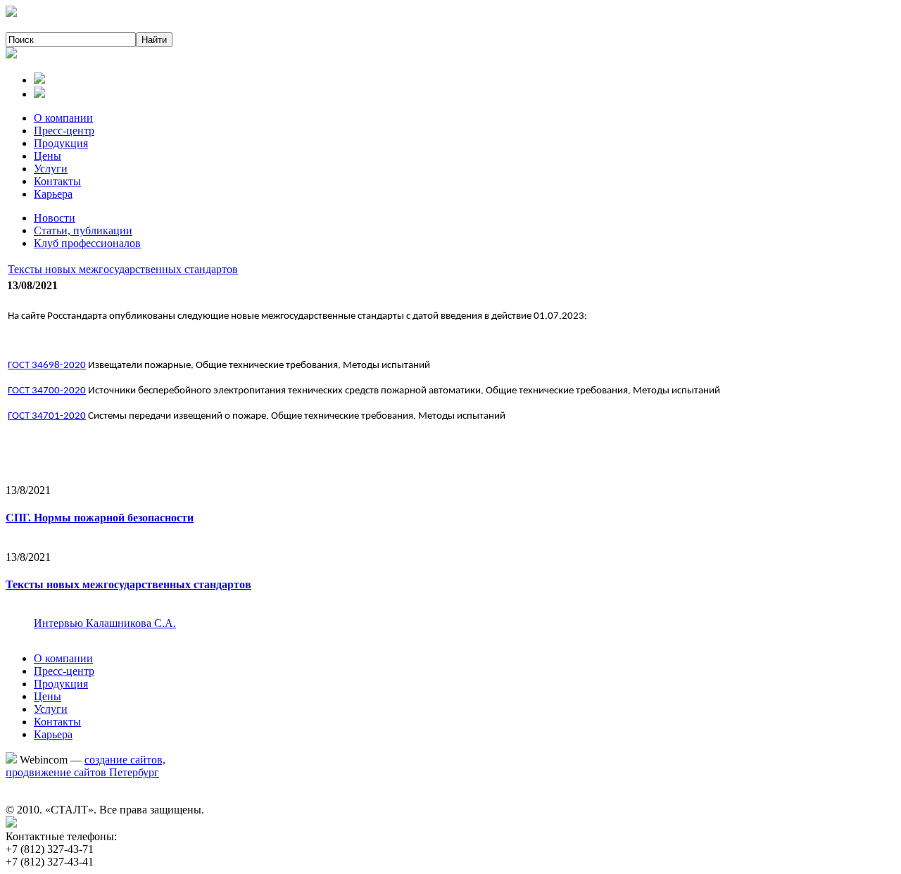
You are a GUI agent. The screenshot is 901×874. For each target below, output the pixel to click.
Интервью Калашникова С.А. (105, 623)
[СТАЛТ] (11, 13)
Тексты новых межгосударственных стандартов (123, 269)
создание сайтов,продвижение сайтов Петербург (85, 766)
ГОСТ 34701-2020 (47, 416)
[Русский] (39, 80)
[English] (39, 94)
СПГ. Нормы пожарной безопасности (100, 518)
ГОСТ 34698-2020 (47, 365)
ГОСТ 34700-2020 (47, 391)
